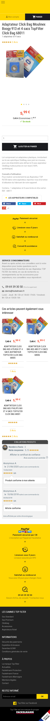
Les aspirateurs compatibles (23, 198)
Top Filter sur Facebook (27, 703)
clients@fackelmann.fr (15, 291)
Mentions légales (9, 680)
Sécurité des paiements (12, 642)
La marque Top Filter (10, 664)
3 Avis (13, 430)
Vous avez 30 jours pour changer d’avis (25, 576)
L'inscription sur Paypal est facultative (25, 536)
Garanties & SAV (9, 648)
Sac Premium (7, 620)
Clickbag (5, 623)
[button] (3, 3)
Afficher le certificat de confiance (25, 454)
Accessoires (7, 626)
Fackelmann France (10, 673)
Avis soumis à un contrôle (35, 458)
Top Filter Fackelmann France (25, 6)
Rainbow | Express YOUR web (25, 718)
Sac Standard (7, 617)
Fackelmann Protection (11, 670)
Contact (5, 683)
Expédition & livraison (11, 645)
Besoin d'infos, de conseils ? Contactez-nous (25, 596)
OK (42, 696)
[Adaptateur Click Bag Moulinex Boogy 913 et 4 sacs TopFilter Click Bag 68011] (25, 62)
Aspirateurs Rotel (9, 630)
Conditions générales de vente (14, 651)
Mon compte (13, 17)
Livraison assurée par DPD (25, 556)
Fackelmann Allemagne (12, 677)
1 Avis (13, 371)
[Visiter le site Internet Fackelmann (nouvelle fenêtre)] (25, 712)
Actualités (6, 667)
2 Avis (15, 42)
